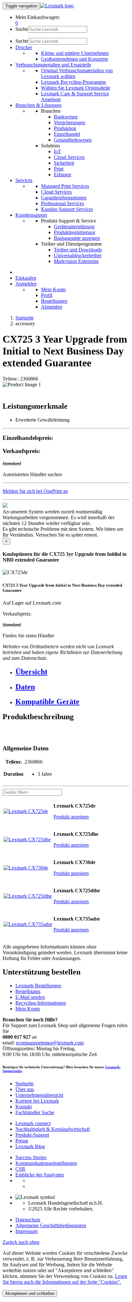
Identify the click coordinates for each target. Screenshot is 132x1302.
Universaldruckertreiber (78, 255)
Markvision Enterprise (76, 261)
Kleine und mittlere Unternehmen (75, 53)
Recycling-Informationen (40, 1003)
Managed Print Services (65, 186)
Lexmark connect (33, 1123)
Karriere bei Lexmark (37, 1101)
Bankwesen (66, 116)
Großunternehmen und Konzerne (74, 59)
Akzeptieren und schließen (29, 1293)
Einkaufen (25, 278)
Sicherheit (64, 163)
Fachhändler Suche (34, 1112)
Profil (46, 295)
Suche (21, 29)
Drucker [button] (23, 47)
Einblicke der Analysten (39, 1174)
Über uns (24, 1089)
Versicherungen (69, 122)
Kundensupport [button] (31, 215)
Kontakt (23, 1106)
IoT (57, 151)
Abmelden (51, 307)
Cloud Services (69, 157)
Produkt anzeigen (71, 816)
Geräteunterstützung (74, 226)
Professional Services (62, 203)
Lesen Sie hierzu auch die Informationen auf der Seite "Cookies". (65, 1279)
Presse (21, 1140)
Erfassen (62, 174)
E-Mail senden (30, 997)
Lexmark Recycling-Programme (73, 82)
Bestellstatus (27, 991)
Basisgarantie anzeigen (77, 238)
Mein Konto (53, 289)
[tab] (72, 672)
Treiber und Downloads (78, 249)
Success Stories (30, 1157)
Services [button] (23, 180)
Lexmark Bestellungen (38, 985)
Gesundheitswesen (73, 140)
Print (58, 168)
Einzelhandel (67, 134)
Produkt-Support (32, 1135)
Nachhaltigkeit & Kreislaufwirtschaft (52, 1129)
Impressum (26, 1231)
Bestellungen (54, 301)
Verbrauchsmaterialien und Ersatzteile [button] (53, 64)
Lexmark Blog (30, 1146)
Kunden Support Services (67, 209)
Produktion (65, 128)
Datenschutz (27, 1219)
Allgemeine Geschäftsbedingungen (50, 1225)
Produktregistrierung (74, 232)
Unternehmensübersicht (39, 1095)
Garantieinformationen (64, 197)
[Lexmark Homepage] (57, 5)
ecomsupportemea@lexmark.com (50, 1042)
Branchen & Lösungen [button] (38, 105)
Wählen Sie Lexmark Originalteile (75, 88)
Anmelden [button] (26, 283)
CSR (20, 1169)
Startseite (24, 317)
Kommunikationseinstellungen (46, 1163)
